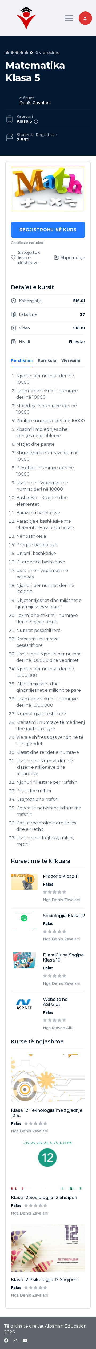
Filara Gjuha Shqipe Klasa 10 (63, 957)
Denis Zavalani (35, 102)
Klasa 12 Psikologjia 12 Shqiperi (44, 1279)
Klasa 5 (24, 121)
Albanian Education (66, 1326)
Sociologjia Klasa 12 (64, 915)
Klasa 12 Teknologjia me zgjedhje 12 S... (46, 1113)
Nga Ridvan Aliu (58, 1027)
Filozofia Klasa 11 (61, 876)
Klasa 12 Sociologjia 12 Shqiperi (44, 1197)
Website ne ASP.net (55, 1002)
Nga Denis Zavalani (29, 1131)
